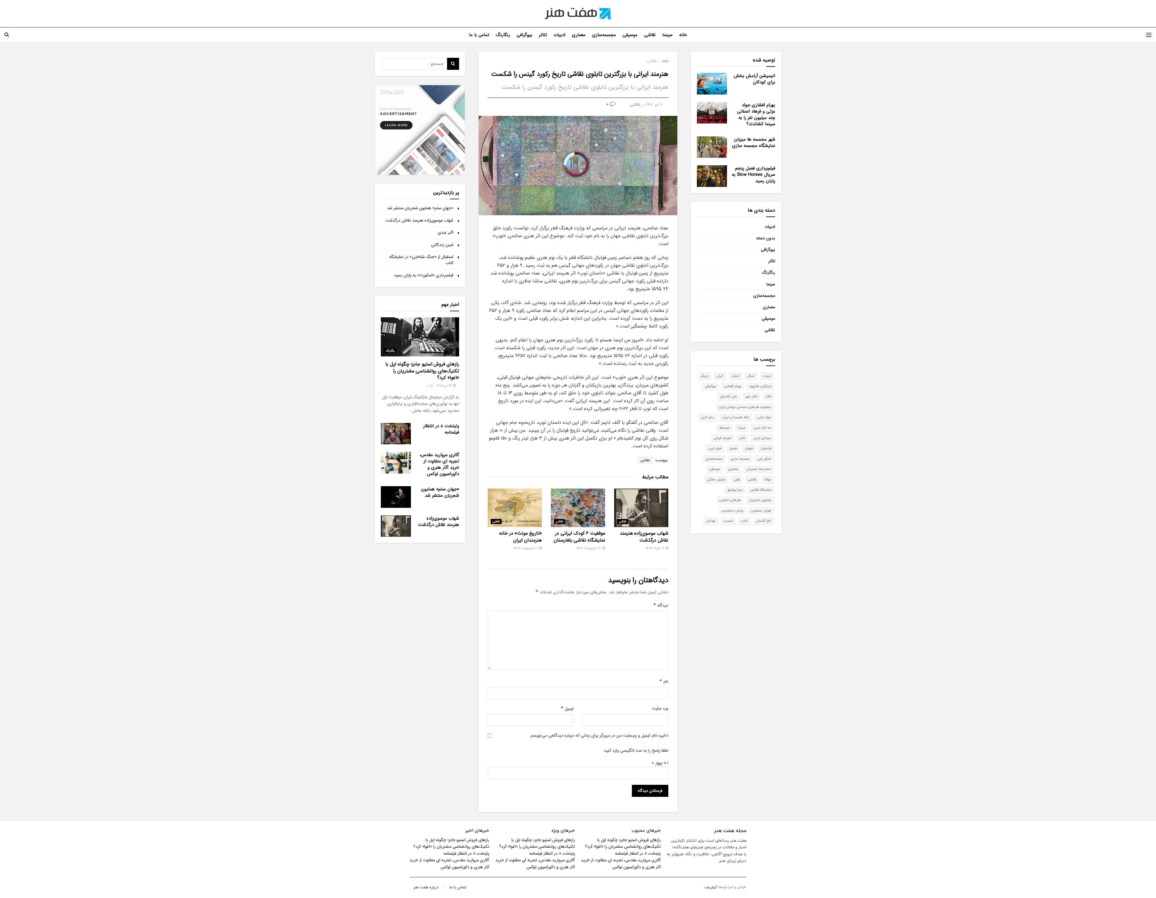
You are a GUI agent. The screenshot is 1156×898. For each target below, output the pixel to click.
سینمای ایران (762, 438)
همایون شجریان (760, 500)
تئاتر (543, 35)
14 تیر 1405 (444, 385)
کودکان (711, 521)
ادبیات (559, 35)
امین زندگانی (442, 244)
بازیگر (704, 376)
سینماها (724, 427)
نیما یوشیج (735, 490)
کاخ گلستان (763, 521)
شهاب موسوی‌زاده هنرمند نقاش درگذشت (644, 537)
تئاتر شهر (751, 396)
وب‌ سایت (660, 708)
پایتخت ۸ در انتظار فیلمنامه (441, 429)
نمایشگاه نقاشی (760, 490)
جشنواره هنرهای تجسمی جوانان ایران (745, 407)
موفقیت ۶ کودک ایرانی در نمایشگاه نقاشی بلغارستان (579, 537)
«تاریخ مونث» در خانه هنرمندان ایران (520, 537)
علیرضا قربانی (722, 438)
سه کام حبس (762, 427)
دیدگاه (660, 605)
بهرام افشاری (732, 386)
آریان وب (710, 887)
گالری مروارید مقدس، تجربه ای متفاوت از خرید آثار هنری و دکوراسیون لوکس (439, 464)
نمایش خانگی (716, 479)
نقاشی (650, 35)
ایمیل (567, 708)
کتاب (744, 521)
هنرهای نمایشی (730, 500)
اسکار (751, 376)
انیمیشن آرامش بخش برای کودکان (754, 79)
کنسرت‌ (728, 521)
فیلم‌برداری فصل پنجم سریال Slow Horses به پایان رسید (753, 175)
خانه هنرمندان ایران (735, 417)
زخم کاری (707, 417)
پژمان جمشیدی (732, 510)
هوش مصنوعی (761, 510)
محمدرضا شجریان (758, 469)
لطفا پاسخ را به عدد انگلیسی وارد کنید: (635, 750)
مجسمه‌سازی (604, 35)
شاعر (742, 438)
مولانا (767, 479)
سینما (667, 35)
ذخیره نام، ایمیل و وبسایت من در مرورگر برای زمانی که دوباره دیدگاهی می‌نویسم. (599, 735)
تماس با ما (479, 35)
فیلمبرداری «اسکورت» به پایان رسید (423, 275)
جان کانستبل (728, 396)
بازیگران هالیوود (760, 386)
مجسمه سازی (740, 458)
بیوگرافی (524, 35)
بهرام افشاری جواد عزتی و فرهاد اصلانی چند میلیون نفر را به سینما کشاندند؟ (756, 114)
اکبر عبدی (445, 232)
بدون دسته (765, 238)
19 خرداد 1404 (655, 548)
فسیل (733, 448)
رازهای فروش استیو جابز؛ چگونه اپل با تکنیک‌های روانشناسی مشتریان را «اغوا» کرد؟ (422, 370)
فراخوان (766, 448)
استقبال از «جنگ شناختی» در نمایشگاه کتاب (421, 259)
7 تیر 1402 (654, 104)
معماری (579, 35)
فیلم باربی (715, 448)
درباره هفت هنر (425, 887)
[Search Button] (453, 64)
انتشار (735, 376)
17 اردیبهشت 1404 (589, 548)
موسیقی (630, 35)
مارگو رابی (764, 458)
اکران (719, 376)
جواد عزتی (764, 417)
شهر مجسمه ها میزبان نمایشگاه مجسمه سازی (753, 142)
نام (663, 681)
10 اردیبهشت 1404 (526, 548)
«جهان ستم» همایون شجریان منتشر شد (420, 208)
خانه (683, 35)
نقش (737, 479)
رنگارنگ (503, 35)
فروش (749, 448)
